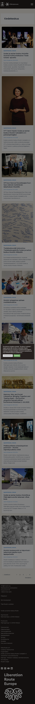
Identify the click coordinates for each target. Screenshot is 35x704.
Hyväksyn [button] (17, 355)
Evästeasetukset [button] (8, 355)
